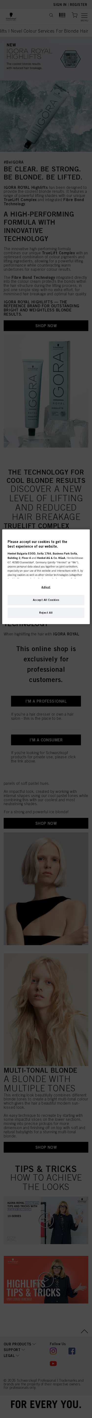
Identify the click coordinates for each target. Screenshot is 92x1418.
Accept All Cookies (46, 599)
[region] (46, 576)
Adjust (45, 587)
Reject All (46, 612)
